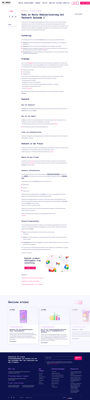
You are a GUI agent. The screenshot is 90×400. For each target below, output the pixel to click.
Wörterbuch (41, 383)
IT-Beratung (54, 371)
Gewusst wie (41, 380)
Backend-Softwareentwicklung (57, 375)
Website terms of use (28, 397)
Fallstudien (41, 378)
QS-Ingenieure (54, 386)
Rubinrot (31, 63)
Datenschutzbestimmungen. (54, 363)
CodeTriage (31, 163)
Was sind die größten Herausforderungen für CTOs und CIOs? (75, 391)
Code (44, 48)
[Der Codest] (6, 3)
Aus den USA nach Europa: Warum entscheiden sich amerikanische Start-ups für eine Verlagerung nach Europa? (76, 379)
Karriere (40, 382)
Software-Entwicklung (56, 373)
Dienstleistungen (42, 376)
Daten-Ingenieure (55, 383)
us (51, 181)
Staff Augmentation (55, 378)
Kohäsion (56, 123)
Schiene (51, 151)
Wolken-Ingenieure (55, 381)
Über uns (40, 375)
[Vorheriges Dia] (75, 302)
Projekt (32, 161)
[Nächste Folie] (80, 302)
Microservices (29, 88)
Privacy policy (21, 397)
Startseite (41, 373)
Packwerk (23, 215)
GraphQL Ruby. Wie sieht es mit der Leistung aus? (32, 277)
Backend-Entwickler (55, 380)
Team (55, 120)
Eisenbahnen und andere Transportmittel (30, 281)
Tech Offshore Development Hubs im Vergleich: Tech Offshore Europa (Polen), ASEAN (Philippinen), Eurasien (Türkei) (76, 386)
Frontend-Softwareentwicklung (57, 376)
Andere (53, 385)
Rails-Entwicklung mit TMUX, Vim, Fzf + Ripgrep (32, 284)
